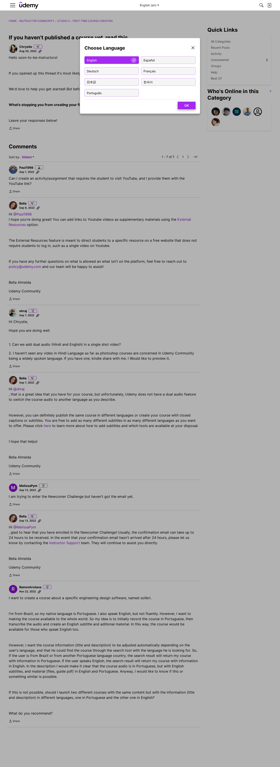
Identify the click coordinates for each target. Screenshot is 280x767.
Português (94, 93)
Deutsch (93, 71)
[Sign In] (269, 5)
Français (150, 71)
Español (149, 60)
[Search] (261, 5)
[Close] (193, 48)
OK (186, 105)
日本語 (91, 82)
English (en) (148, 5)
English (92, 60)
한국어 (148, 82)
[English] (28, 5)
